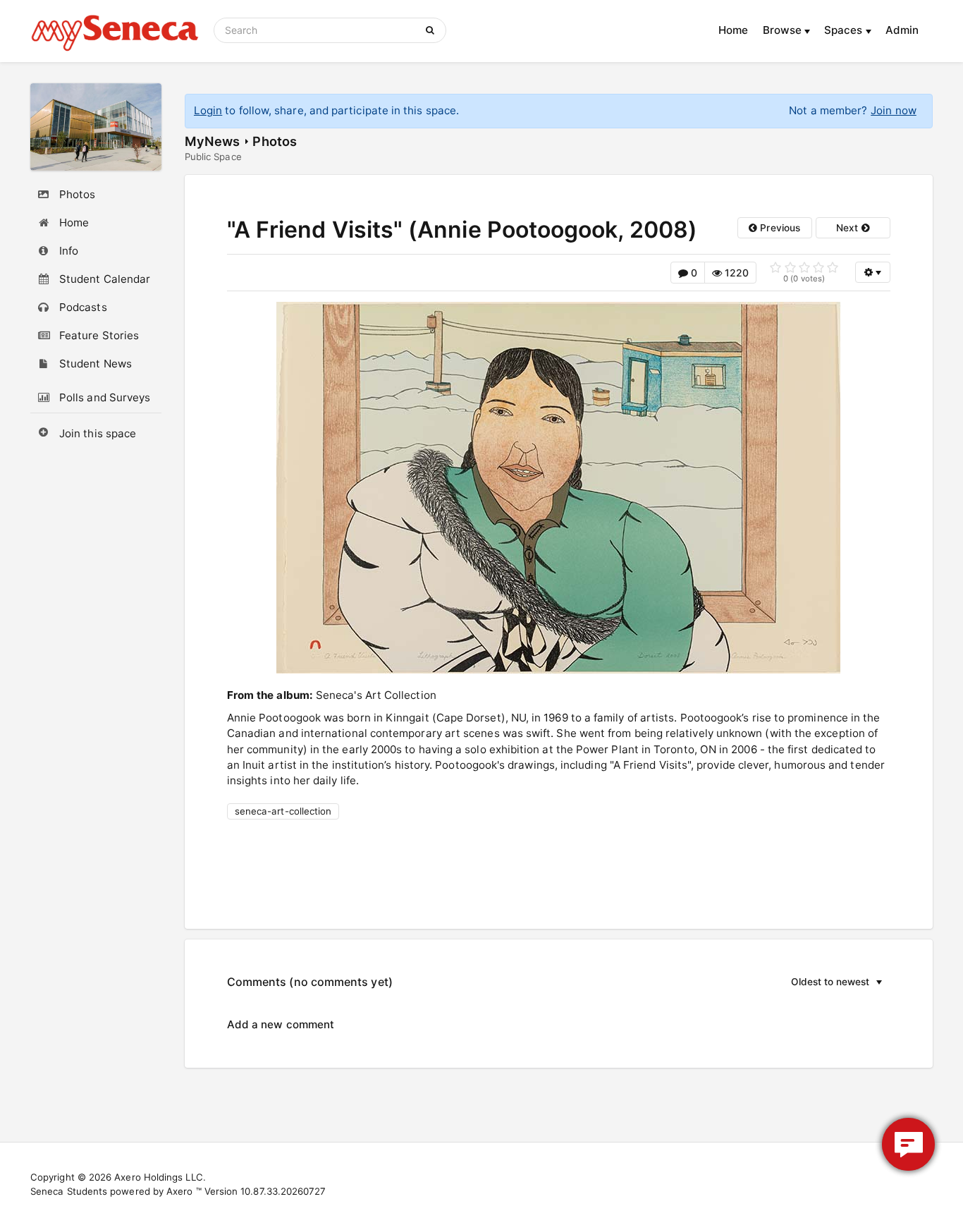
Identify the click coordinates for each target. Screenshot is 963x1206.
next (848, 227)
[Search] (432, 30)
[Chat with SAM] (908, 1144)
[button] (812, 982)
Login (208, 110)
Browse (784, 30)
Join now (893, 110)
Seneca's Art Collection (376, 695)
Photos (274, 141)
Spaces (845, 30)
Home (733, 30)
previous (778, 227)
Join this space (97, 433)
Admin (902, 30)
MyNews (212, 141)
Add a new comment (280, 1024)
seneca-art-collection (283, 811)
